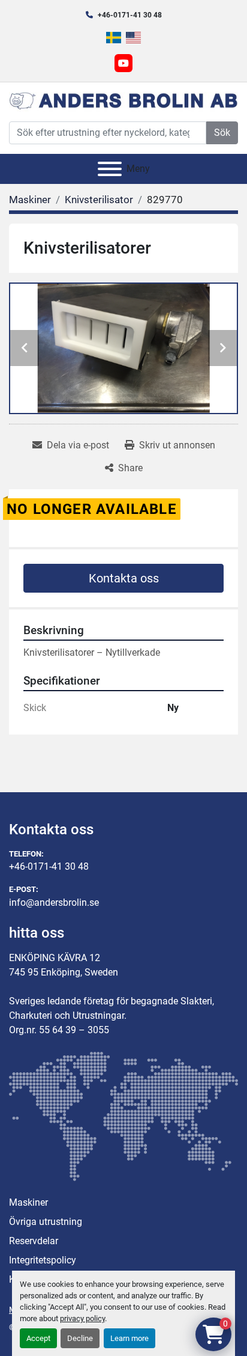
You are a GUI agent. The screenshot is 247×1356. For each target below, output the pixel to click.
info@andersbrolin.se (54, 902)
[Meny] (110, 169)
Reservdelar (33, 1241)
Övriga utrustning (45, 1221)
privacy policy (82, 1318)
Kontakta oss (124, 578)
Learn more (129, 1338)
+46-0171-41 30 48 (130, 15)
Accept (38, 1338)
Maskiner (28, 1202)
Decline (80, 1338)
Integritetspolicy (42, 1260)
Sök (222, 132)
